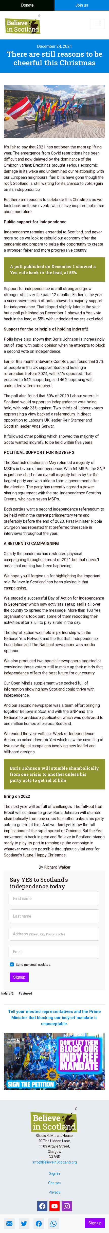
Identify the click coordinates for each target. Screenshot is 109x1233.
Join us (81, 5)
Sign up (95, 1223)
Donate (27, 5)
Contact (54, 1183)
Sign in (54, 1174)
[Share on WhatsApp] (53, 1223)
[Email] (9, 1223)
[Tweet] (24, 1223)
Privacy (54, 1192)
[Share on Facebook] (38, 1223)
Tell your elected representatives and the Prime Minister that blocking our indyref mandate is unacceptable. (54, 1017)
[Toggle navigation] (98, 24)
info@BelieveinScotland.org (54, 1162)
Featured (25, 993)
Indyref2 (7, 993)
